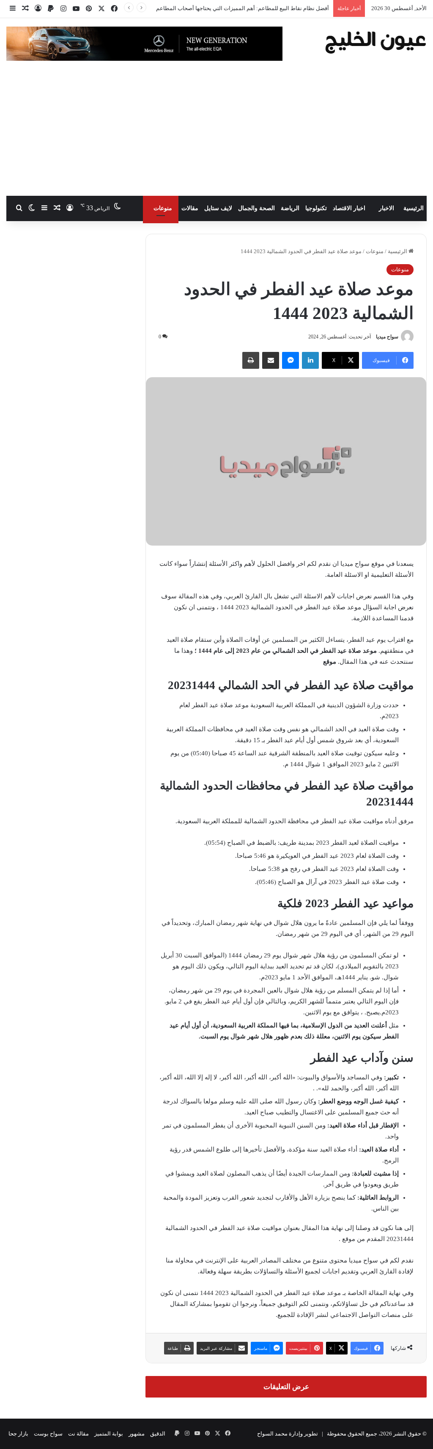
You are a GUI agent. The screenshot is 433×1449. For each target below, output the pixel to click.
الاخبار (386, 208)
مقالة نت (78, 1433)
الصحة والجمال (256, 208)
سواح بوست (48, 1433)
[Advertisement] (216, 132)
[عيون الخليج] (375, 42)
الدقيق (157, 1433)
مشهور (137, 1433)
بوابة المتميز (108, 1433)
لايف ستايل (218, 208)
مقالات (189, 208)
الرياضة (290, 208)
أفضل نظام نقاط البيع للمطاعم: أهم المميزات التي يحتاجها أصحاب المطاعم (242, 8)
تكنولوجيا (316, 208)
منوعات (162, 208)
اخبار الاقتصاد (349, 208)
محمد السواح (272, 1433)
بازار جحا (18, 1433)
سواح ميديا (387, 337)
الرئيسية (413, 208)
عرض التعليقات (286, 1387)
